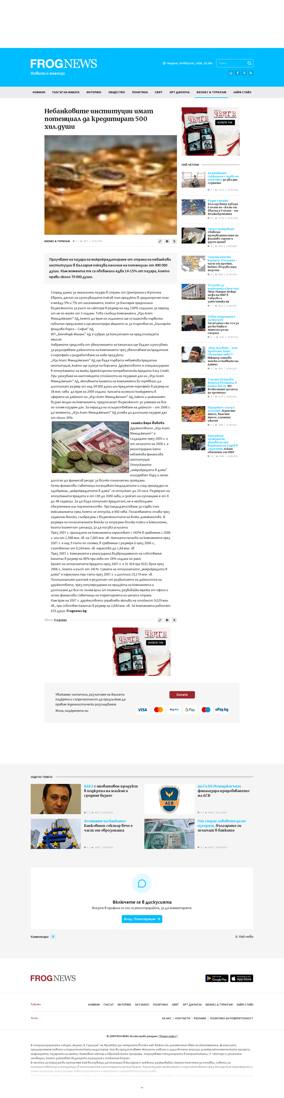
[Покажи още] (142, 1087)
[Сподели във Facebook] (167, 241)
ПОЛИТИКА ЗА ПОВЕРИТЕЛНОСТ (231, 1018)
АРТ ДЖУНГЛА (192, 1004)
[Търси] (249, 63)
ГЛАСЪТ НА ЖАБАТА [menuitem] (65, 92)
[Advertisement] (142, 24)
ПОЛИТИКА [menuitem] (140, 92)
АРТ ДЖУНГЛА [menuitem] (180, 92)
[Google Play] (217, 978)
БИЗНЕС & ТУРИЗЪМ (57, 241)
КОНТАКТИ (182, 1018)
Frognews (60, 620)
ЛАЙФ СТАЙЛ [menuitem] (242, 92)
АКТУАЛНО (142, 1004)
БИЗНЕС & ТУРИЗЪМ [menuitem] (211, 92)
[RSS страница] (250, 72)
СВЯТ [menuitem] (158, 92)
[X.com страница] (244, 72)
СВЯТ (175, 1004)
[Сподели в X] (174, 241)
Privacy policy (168, 1036)
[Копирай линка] (160, 241)
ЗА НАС (166, 1018)
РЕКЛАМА (200, 1018)
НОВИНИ (94, 1004)
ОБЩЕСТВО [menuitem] (116, 92)
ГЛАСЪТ (109, 1004)
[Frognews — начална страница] (53, 978)
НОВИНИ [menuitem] (39, 92)
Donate (182, 694)
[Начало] (231, 72)
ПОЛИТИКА (160, 1004)
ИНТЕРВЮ (124, 1004)
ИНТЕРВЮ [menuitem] (94, 92)
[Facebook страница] (237, 72)
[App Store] (241, 978)
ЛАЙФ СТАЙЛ (244, 1004)
